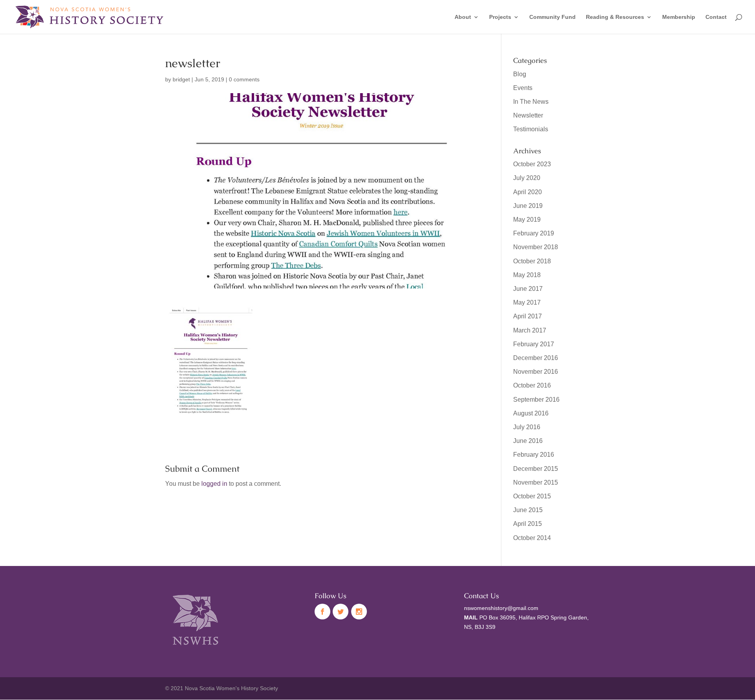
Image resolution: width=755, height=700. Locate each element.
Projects (500, 17)
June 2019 (528, 205)
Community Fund (552, 17)
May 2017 (527, 302)
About (463, 17)
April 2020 (527, 192)
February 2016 (533, 454)
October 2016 (532, 385)
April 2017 (527, 316)
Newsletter (528, 115)
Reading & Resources (615, 17)
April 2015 (527, 523)
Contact (716, 17)
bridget (181, 79)
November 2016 (535, 371)
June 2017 (528, 288)
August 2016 (531, 413)
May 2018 (527, 275)
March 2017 (529, 330)
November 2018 (535, 247)
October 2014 (532, 538)
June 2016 (528, 440)
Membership (678, 17)
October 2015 (532, 496)
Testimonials (530, 129)
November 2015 (535, 482)
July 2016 (526, 427)
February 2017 (533, 344)
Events (522, 88)
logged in (214, 483)
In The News (531, 101)
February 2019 (533, 233)
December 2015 (535, 468)
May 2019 (527, 219)
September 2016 (536, 399)
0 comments (244, 79)
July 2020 (526, 178)
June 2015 (528, 510)
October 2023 (532, 164)
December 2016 (535, 358)
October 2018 (532, 261)
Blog (519, 74)
